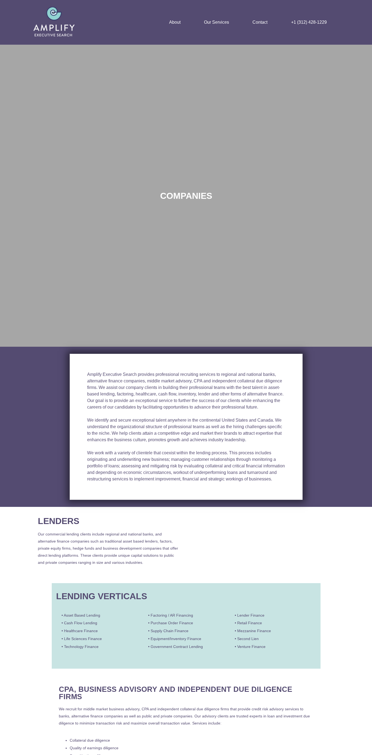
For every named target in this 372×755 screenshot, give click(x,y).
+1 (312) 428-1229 (309, 22)
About (175, 22)
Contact (259, 22)
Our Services (216, 22)
